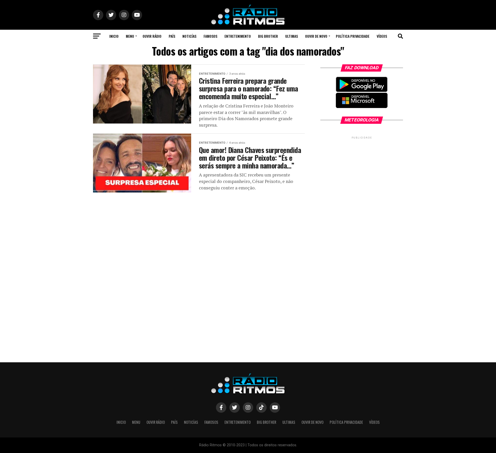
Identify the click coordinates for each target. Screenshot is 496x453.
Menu (130, 36)
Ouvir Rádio (152, 36)
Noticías (189, 36)
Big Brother (268, 36)
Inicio (114, 36)
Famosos (210, 36)
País (172, 36)
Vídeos (382, 36)
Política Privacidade (352, 36)
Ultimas (291, 36)
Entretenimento (237, 36)
